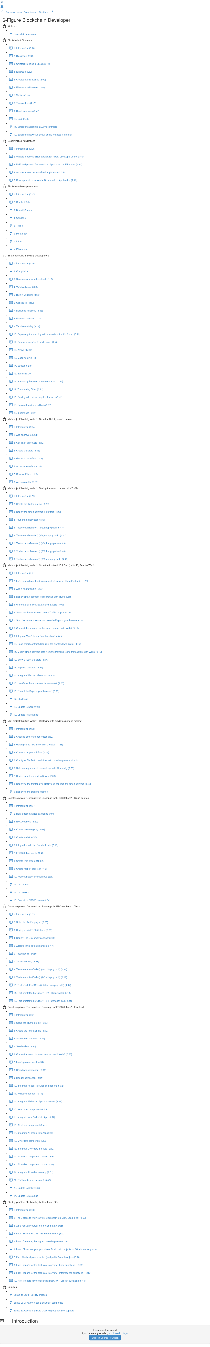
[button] (2, 3)
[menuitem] (2, 7)
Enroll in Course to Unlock (105, 1337)
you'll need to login (118, 1333)
